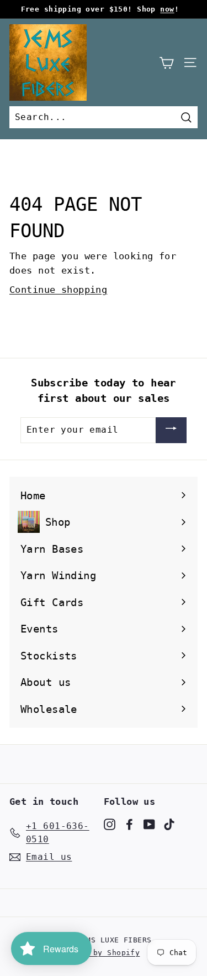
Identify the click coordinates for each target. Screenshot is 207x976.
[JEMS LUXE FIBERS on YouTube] (149, 824)
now (167, 9)
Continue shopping (58, 289)
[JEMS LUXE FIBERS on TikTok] (169, 824)
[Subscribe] (171, 430)
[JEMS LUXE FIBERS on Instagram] (109, 824)
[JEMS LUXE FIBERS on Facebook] (129, 824)
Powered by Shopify (98, 952)
